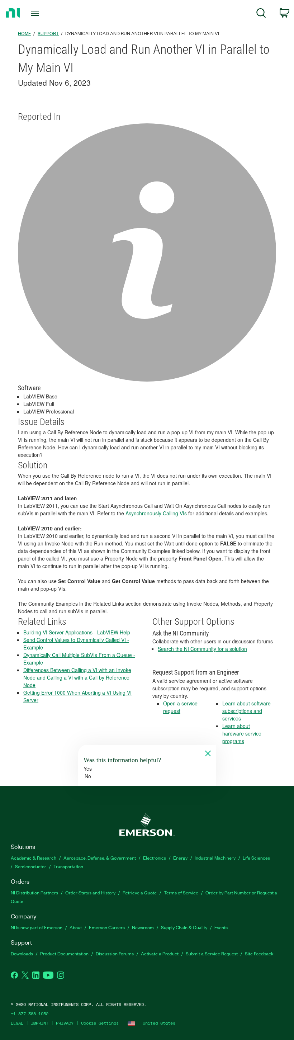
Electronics (154, 857)
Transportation (68, 866)
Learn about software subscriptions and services (246, 711)
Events (221, 927)
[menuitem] (261, 14)
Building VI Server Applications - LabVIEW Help (76, 632)
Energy (180, 857)
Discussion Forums (115, 953)
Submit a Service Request (212, 953)
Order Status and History (90, 892)
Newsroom (143, 927)
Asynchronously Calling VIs (156, 513)
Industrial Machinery (215, 857)
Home (24, 33)
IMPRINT (39, 1023)
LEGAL (17, 1023)
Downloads (22, 953)
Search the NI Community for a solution (202, 648)
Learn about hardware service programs (241, 733)
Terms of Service (181, 892)
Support (48, 33)
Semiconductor (30, 866)
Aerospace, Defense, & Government (99, 857)
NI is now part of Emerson (36, 927)
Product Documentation (64, 953)
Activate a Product (160, 953)
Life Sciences (256, 857)
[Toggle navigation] (44, 13)
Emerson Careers (107, 927)
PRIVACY (65, 1023)
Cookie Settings (100, 1023)
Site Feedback (259, 953)
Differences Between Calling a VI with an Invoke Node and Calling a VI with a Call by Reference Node (77, 677)
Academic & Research (33, 857)
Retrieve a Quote (140, 892)
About (76, 927)
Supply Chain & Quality (184, 927)
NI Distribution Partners (34, 892)
